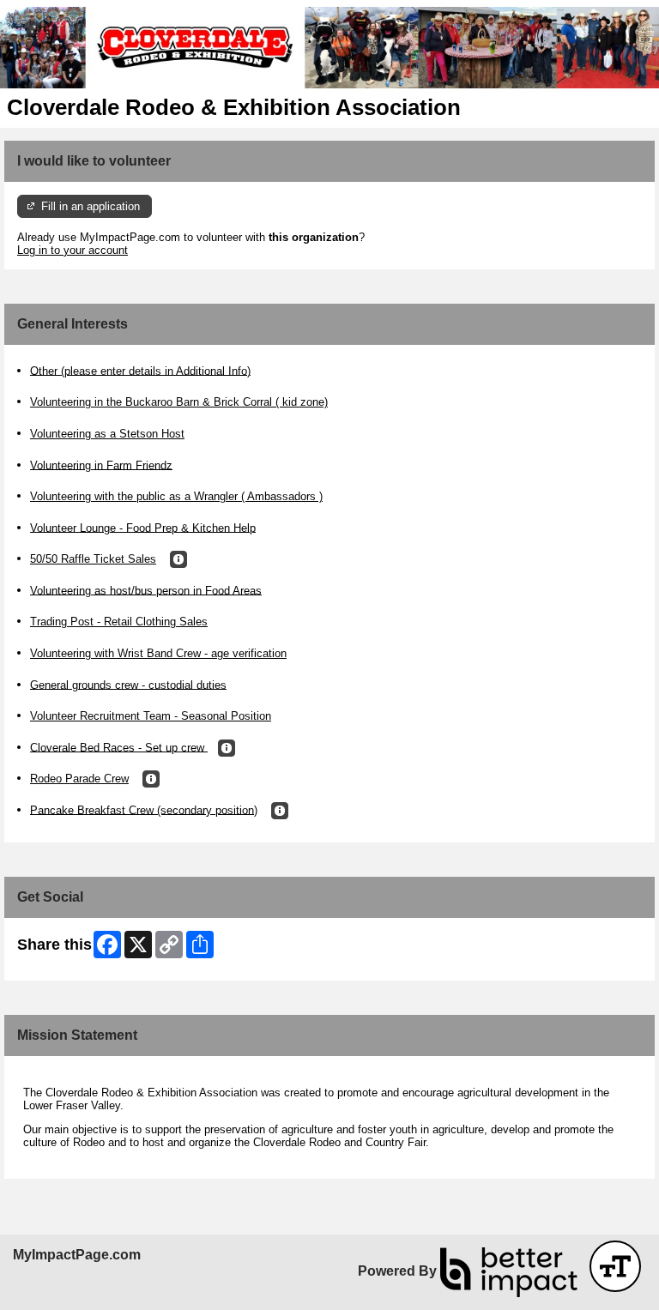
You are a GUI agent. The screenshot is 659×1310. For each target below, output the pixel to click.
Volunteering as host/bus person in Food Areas (146, 589)
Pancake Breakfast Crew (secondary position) (143, 809)
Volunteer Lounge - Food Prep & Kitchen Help (143, 527)
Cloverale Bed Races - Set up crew (119, 746)
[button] (178, 559)
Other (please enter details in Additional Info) (140, 370)
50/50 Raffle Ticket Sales (93, 558)
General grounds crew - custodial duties (128, 684)
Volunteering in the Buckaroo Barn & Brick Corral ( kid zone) (179, 401)
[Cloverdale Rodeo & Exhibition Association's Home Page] (329, 47)
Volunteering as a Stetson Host (107, 433)
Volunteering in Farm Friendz (101, 464)
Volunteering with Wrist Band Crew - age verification (158, 653)
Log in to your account (72, 250)
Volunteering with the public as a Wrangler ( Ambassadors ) (176, 496)
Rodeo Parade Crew (79, 778)
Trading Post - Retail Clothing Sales (119, 621)
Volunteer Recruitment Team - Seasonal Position (150, 715)
